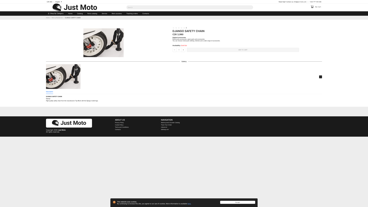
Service (104, 13)
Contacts (145, 13)
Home (70, 13)
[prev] (48, 77)
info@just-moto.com (300, 2)
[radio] (173, 28)
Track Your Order (166, 125)
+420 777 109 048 (315, 2)
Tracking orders (132, 13)
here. (189, 204)
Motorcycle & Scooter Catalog (170, 122)
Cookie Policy (119, 125)
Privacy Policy (119, 122)
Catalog (80, 13)
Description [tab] (49, 91)
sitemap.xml (165, 129)
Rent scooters (117, 13)
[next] (320, 77)
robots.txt (164, 127)
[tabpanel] (184, 99)
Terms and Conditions (122, 127)
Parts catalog (92, 13)
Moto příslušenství (57, 17)
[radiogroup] (178, 28)
